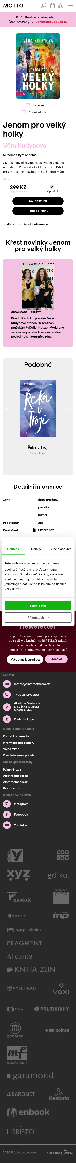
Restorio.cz (11, 788)
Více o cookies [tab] (61, 548)
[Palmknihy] (51, 1009)
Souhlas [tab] (13, 548)
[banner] (13, 6)
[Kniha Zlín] (31, 969)
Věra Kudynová (24, 145)
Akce (10, 224)
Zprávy (36, 311)
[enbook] (28, 1112)
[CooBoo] (63, 855)
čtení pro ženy (48, 500)
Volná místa (11, 749)
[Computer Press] (61, 896)
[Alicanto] (19, 956)
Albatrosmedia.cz (15, 776)
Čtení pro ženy (19, 22)
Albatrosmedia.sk (15, 782)
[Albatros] (15, 855)
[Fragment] (24, 943)
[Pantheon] (15, 1030)
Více (6, 179)
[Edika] (58, 875)
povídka (43, 507)
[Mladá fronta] (17, 1055)
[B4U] (24, 930)
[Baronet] (21, 1094)
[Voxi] (61, 988)
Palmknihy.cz (12, 769)
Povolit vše (38, 605)
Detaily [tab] (36, 548)
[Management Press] (61, 915)
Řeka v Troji (38, 447)
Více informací (27, 343)
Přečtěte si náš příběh (18, 755)
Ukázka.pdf (46, 530)
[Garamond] (30, 1076)
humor (42, 515)
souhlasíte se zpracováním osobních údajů (37, 649)
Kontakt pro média (16, 736)
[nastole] (19, 896)
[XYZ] (18, 875)
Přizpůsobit (36, 617)
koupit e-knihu (38, 211)
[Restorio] (59, 1094)
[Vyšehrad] (21, 988)
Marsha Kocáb (38, 452)
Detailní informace (35, 224)
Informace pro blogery (19, 743)
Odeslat (56, 659)
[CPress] (17, 915)
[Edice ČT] (15, 1009)
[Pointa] (57, 1030)
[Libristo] (20, 1129)
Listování (38, 105)
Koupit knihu (38, 201)
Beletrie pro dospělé (39, 17)
